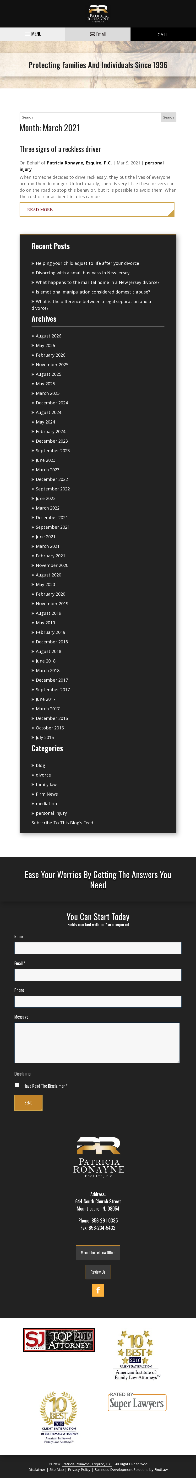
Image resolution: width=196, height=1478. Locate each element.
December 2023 (52, 441)
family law (46, 784)
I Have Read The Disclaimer (44, 1086)
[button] (33, 33)
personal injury (51, 813)
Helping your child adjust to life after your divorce (87, 263)
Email (19, 963)
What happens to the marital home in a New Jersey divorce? (97, 282)
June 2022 (45, 498)
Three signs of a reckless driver (60, 148)
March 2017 (48, 709)
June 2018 (45, 661)
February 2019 (50, 632)
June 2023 (45, 460)
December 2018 (52, 642)
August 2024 (48, 412)
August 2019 (48, 613)
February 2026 (50, 355)
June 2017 (45, 699)
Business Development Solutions (121, 1469)
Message (21, 1017)
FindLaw (161, 1469)
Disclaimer (23, 1073)
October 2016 (50, 728)
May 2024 (45, 422)
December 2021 (52, 517)
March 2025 (48, 393)
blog (40, 765)
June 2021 (45, 536)
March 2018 (48, 670)
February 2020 (50, 594)
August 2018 (48, 651)
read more (40, 209)
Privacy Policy (79, 1469)
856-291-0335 (105, 1220)
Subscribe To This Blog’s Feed (62, 823)
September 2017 (53, 689)
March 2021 (48, 546)
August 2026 (48, 336)
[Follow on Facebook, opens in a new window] (98, 1290)
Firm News (47, 794)
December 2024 (52, 403)
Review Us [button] (98, 1272)
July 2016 (45, 737)
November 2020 (52, 565)
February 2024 (50, 431)
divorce (43, 775)
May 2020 (45, 584)
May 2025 (45, 383)
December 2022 (52, 479)
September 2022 (53, 489)
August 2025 (48, 374)
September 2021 (53, 527)
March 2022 (48, 508)
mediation (46, 803)
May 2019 (45, 622)
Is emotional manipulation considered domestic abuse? (93, 292)
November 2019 (52, 603)
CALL (163, 34)
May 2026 (45, 345)
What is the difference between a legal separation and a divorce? (91, 305)
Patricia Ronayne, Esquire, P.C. (79, 163)
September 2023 (53, 450)
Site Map (56, 1469)
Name (18, 936)
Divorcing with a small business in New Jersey (83, 273)
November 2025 (52, 364)
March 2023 (48, 470)
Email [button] (101, 34)
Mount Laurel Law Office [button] (98, 1252)
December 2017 (52, 680)
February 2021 (50, 556)
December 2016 (52, 718)
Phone (19, 990)
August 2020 (48, 575)
